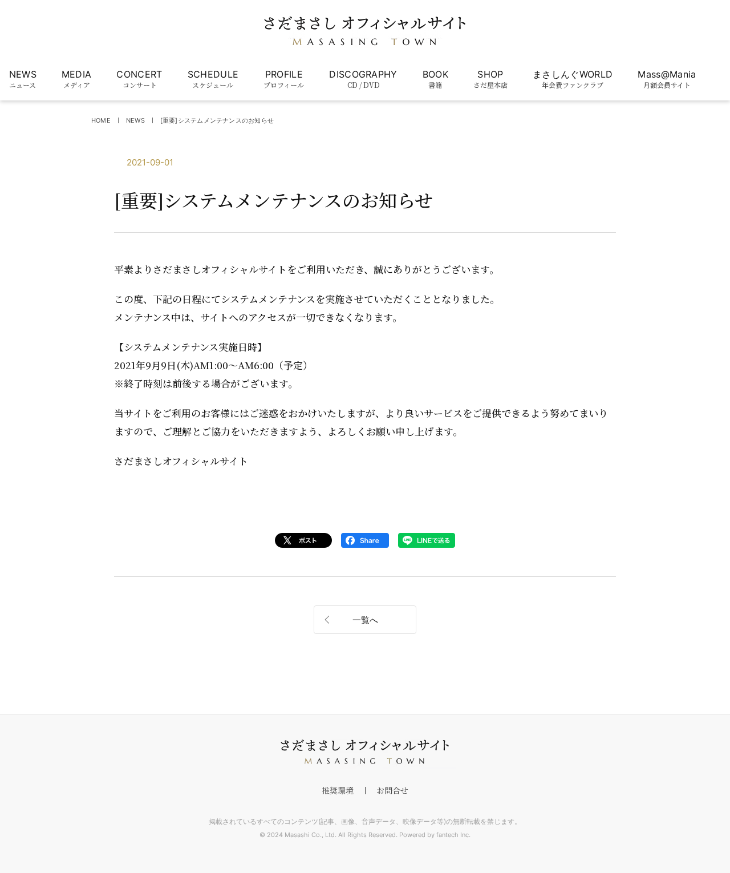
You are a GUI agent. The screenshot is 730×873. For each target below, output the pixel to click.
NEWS (22, 79)
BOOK (435, 79)
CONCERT (139, 79)
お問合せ (392, 790)
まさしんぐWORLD (573, 79)
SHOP (490, 79)
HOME (101, 120)
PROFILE (283, 79)
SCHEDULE (213, 79)
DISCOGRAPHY (363, 79)
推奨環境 (338, 790)
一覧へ (365, 620)
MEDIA (77, 79)
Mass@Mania (667, 79)
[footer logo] (365, 752)
